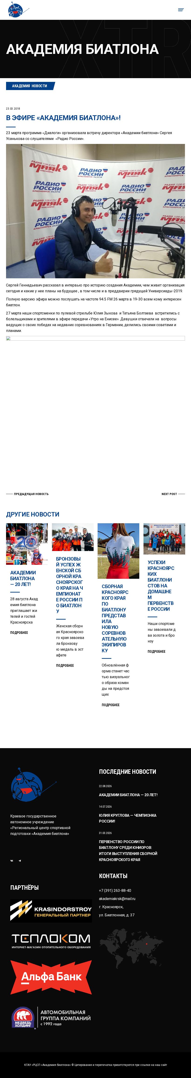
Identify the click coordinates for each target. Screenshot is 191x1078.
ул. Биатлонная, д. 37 (116, 915)
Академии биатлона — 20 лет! (23, 578)
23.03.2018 (13, 108)
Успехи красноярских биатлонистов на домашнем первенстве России (161, 586)
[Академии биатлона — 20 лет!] (27, 544)
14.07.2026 (105, 806)
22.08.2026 (105, 786)
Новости (39, 86)
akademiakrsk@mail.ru (117, 899)
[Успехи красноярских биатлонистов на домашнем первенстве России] (164, 539)
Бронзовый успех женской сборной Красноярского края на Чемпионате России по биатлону (69, 585)
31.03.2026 (105, 833)
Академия (21, 86)
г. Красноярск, (111, 907)
